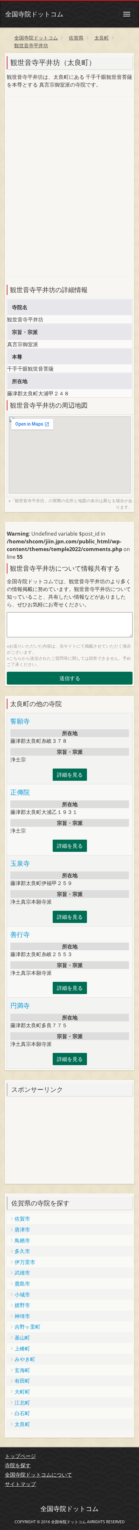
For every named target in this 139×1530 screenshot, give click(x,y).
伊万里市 (25, 1262)
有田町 (22, 1380)
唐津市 (22, 1229)
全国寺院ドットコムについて (38, 1474)
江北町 (22, 1402)
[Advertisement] (55, 144)
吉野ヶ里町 (27, 1326)
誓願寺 (20, 721)
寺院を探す (18, 1465)
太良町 (22, 1424)
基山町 (22, 1337)
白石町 (22, 1413)
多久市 (22, 1251)
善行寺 (20, 934)
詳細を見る (70, 774)
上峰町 (22, 1348)
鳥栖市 (22, 1240)
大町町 (22, 1391)
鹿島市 (22, 1283)
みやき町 (25, 1359)
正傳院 (20, 792)
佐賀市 (22, 1218)
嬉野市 (22, 1305)
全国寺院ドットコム (34, 14)
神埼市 (22, 1316)
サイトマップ (20, 1484)
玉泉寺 (20, 863)
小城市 (22, 1294)
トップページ (20, 1456)
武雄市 (22, 1272)
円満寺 (20, 1005)
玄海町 (22, 1370)
